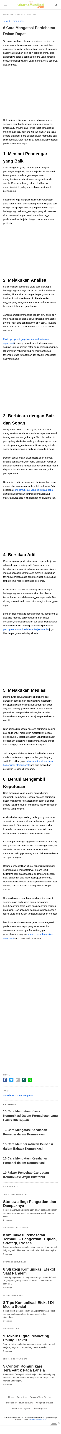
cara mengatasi (25, 1095)
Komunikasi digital (13, 1329)
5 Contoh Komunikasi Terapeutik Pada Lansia (24, 1368)
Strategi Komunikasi (14, 1262)
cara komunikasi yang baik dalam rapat (33, 489)
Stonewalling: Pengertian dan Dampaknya (29, 1204)
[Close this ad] (59, 1423)
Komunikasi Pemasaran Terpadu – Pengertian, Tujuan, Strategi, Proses (30, 1239)
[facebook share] (5, 1080)
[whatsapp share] (24, 1080)
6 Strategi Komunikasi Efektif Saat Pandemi (29, 1271)
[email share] (18, 1080)
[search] (56, 5)
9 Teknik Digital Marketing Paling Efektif (26, 1338)
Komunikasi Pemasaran (15, 1228)
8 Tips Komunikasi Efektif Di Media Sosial (28, 1304)
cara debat (8, 1095)
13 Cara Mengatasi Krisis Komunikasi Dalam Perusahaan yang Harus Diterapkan (30, 1115)
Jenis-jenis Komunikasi (15, 1194)
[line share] (30, 1080)
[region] (30, 93)
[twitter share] (11, 1080)
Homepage (8, 14)
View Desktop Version (37, 1419)
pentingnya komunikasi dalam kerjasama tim (26, 629)
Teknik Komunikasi (26, 14)
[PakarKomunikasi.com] (30, 5)
